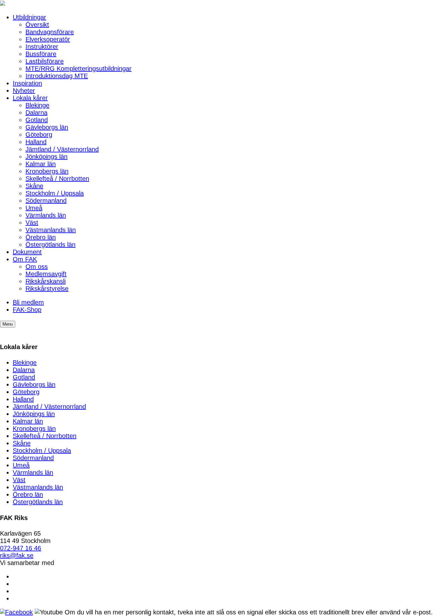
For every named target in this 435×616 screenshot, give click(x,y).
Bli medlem (28, 302)
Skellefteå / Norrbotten (57, 178)
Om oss (36, 266)
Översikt (37, 24)
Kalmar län (40, 163)
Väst (31, 222)
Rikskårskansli (45, 281)
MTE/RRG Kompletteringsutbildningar (78, 68)
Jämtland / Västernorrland (62, 149)
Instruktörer (41, 46)
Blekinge (37, 105)
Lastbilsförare (44, 61)
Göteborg (38, 134)
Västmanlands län (50, 229)
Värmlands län (45, 215)
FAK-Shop (27, 309)
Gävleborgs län (46, 127)
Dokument (27, 251)
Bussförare (40, 53)
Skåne (34, 185)
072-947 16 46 (20, 548)
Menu (8, 324)
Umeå (33, 207)
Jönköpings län (46, 156)
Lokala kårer (30, 97)
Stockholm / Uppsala (54, 193)
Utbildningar (29, 17)
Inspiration (27, 83)
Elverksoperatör (47, 39)
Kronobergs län (46, 171)
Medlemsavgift (46, 273)
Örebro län (40, 237)
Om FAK (25, 259)
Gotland (36, 119)
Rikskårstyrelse (46, 288)
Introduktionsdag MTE (56, 75)
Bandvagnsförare (49, 31)
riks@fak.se (16, 555)
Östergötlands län (50, 244)
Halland (35, 141)
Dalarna (36, 112)
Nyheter (24, 90)
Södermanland (46, 200)
